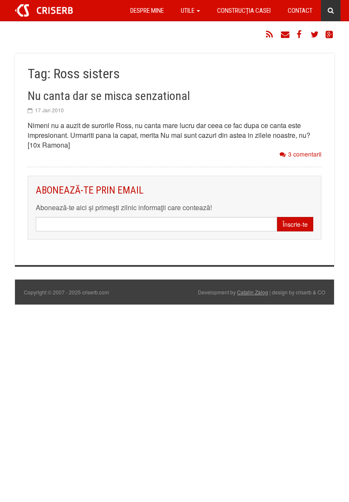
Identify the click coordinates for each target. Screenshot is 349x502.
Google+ (330, 34)
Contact (300, 10)
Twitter (315, 34)
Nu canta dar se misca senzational (109, 96)
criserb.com (44, 10)
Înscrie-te (295, 224)
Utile (188, 10)
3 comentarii (304, 154)
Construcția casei (244, 10)
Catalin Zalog (252, 292)
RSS (270, 34)
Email (285, 34)
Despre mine (147, 10)
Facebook (300, 34)
